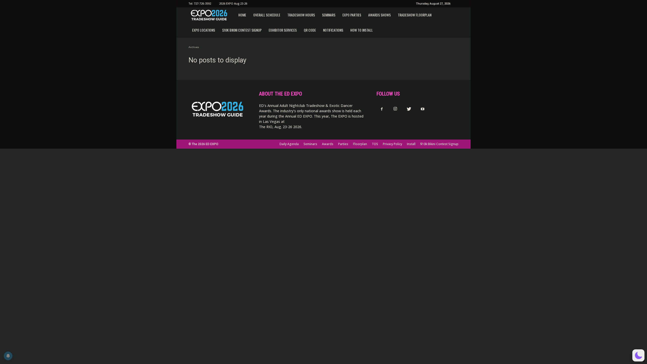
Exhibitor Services (283, 30)
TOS (375, 144)
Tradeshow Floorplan (414, 14)
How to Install (361, 30)
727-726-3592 (202, 3)
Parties (343, 144)
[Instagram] (395, 109)
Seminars (328, 14)
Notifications (333, 30)
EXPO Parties (351, 14)
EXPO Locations (203, 30)
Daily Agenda (289, 144)
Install (411, 144)
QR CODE (310, 30)
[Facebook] (382, 109)
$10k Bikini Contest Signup (242, 30)
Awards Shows (379, 14)
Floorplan (360, 144)
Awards (327, 144)
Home (242, 14)
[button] (638, 355)
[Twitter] (409, 109)
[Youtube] (423, 109)
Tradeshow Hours (301, 14)
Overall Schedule (266, 14)
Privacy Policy (392, 144)
